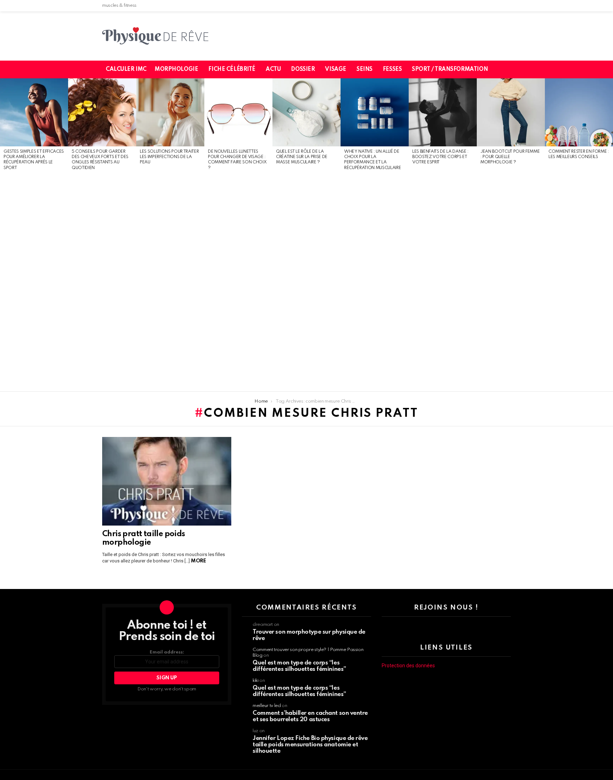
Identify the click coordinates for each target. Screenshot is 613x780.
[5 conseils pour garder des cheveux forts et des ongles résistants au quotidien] (102, 112)
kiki (256, 680)
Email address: (167, 652)
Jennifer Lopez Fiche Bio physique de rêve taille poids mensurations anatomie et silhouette (310, 744)
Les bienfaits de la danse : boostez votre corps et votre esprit (440, 157)
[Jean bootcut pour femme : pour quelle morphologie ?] (511, 112)
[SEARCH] (509, 69)
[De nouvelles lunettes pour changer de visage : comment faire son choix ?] (238, 112)
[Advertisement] (34, 281)
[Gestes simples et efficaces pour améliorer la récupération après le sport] (34, 112)
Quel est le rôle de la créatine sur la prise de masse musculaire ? (301, 157)
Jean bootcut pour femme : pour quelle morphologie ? (510, 157)
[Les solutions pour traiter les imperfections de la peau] (170, 112)
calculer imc (126, 69)
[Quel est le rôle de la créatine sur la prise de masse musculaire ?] (306, 112)
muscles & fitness (119, 5)
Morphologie (176, 69)
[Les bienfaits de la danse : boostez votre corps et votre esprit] (443, 112)
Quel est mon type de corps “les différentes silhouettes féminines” (299, 666)
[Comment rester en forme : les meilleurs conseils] (579, 112)
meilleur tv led (267, 705)
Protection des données (408, 665)
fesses (392, 69)
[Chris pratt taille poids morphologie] (166, 481)
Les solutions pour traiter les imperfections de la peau (169, 157)
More (198, 561)
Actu (273, 69)
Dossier (303, 69)
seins (364, 69)
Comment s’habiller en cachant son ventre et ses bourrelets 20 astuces (310, 716)
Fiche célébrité (231, 69)
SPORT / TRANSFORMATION (450, 69)
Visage (335, 69)
